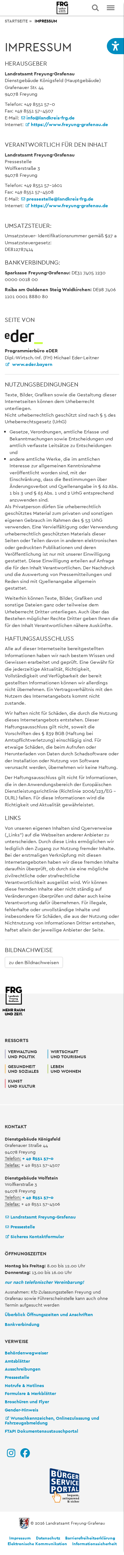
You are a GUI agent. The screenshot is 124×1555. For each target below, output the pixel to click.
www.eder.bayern (31, 364)
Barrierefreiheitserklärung (90, 1538)
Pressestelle (22, 1227)
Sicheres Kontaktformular (37, 1236)
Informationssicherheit (94, 1543)
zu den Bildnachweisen (34, 962)
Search (95, 8)
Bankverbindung (22, 1324)
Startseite (16, 21)
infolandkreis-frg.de (50, 118)
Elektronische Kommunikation (37, 1543)
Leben (66, 1069)
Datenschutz (48, 1538)
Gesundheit (23, 1069)
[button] (115, 46)
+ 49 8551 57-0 (37, 1158)
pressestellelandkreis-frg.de (59, 199)
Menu (111, 8)
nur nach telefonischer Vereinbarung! (44, 1282)
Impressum (20, 1538)
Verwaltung (22, 1054)
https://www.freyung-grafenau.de (69, 124)
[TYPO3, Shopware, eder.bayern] (24, 336)
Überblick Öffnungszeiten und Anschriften (49, 1314)
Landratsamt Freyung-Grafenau (43, 1217)
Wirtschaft (68, 1054)
